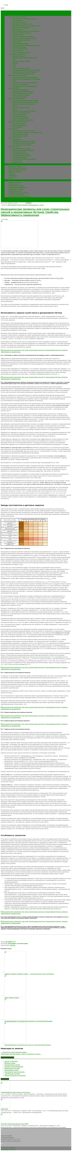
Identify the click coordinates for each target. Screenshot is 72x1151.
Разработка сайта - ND (8, 1149)
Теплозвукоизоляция (19, 47)
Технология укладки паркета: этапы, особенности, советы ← (21, 1054)
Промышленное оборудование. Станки (25, 102)
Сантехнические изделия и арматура (25, 77)
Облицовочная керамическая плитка (24, 58)
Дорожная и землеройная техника (24, 141)
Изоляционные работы (16, 186)
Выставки (8, 198)
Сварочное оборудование (20, 107)
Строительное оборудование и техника (25, 100)
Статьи (7, 180)
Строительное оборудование (22, 145)
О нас (6, 5)
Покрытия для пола (19, 56)
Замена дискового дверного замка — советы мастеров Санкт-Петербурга (29, 974)
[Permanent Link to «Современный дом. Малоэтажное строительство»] (5, 1091)
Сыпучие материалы (19, 22)
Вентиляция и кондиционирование (24, 86)
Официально (12, 175)
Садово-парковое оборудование (23, 130)
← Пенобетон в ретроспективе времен (14, 1052)
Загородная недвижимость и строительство (27, 132)
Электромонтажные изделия (22, 93)
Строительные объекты (20, 136)
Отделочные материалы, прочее (23, 74)
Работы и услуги (14, 146)
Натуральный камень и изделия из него (26, 26)
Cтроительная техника (16, 194)
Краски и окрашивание (30, 205)
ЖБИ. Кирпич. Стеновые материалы (24, 18)
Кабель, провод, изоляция (21, 95)
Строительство (13, 129)
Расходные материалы (20, 116)
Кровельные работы (19, 152)
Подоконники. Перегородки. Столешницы (26, 70)
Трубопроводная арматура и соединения (26, 79)
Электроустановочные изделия (22, 91)
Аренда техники (14, 138)
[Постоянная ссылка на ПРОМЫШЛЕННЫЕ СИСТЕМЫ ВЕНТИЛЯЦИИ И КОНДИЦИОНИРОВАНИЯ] (15, 1019)
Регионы (11, 173)
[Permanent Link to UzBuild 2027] (5, 1107)
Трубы (14, 81)
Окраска (12, 945)
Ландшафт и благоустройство (18, 193)
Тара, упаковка (17, 127)
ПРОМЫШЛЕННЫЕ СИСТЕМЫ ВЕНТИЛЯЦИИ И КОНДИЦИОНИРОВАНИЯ (28, 1021)
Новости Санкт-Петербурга (17, 170)
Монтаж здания (13, 184)
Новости (7, 164)
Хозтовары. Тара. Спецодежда (18, 122)
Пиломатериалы (18, 34)
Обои (14, 59)
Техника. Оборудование (16, 98)
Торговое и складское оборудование (24, 72)
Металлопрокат (17, 29)
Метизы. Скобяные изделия (21, 33)
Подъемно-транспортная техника (23, 143)
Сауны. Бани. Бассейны (20, 84)
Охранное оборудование (20, 118)
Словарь (7, 200)
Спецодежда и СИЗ (18, 123)
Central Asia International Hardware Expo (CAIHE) (14, 1124)
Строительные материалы (17, 17)
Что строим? (12, 177)
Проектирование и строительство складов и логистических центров (27, 1045)
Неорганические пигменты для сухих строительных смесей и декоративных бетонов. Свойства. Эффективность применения (35, 212)
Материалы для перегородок (22, 24)
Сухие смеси (16, 42)
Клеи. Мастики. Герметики (21, 40)
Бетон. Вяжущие (17, 20)
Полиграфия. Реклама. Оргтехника (24, 159)
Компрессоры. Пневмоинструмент (24, 111)
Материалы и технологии (17, 168)
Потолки (15, 63)
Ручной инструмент (19, 114)
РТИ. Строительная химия (21, 52)
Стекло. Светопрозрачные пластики (24, 38)
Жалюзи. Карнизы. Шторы (21, 68)
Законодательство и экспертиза (19, 196)
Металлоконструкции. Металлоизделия (25, 31)
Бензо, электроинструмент (21, 113)
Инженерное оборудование (17, 75)
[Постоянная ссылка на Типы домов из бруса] (15, 996)
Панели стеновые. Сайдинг (21, 61)
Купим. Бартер (17, 162)
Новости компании (14, 171)
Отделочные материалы (16, 54)
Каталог (7, 15)
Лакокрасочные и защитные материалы (26, 45)
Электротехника (13, 88)
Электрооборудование (19, 97)
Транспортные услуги (19, 157)
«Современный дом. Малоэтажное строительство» (15, 1092)
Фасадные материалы (19, 49)
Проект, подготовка (15, 182)
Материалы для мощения (21, 27)
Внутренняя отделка (15, 191)
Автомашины (16, 139)
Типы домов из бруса (11, 997)
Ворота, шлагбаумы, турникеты (23, 120)
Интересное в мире (15, 166)
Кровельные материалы (20, 43)
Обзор (10, 178)
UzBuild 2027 (4, 1109)
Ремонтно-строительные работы (23, 150)
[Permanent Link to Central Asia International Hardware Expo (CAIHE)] (5, 1122)
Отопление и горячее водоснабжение (25, 82)
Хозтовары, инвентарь (19, 125)
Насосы (14, 109)
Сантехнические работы (20, 154)
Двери (14, 65)
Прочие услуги (17, 161)
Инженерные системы (16, 189)
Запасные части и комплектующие (24, 104)
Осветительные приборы (20, 90)
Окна (14, 66)
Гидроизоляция (17, 50)
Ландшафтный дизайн (20, 134)
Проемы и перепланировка (17, 187)
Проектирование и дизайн (21, 148)
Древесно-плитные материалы (23, 36)
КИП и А (15, 106)
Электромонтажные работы (21, 155)
